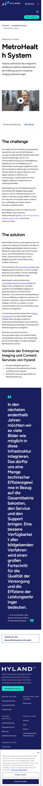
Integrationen (7, 709)
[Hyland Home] (11, 3)
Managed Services (8, 727)
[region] (20, 767)
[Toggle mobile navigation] (37, 12)
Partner (25, 729)
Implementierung (8, 723)
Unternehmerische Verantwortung (29, 734)
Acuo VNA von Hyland (27, 267)
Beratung (5, 731)
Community (6, 747)
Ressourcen (27, 703)
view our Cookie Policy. (19, 770)
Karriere (26, 720)
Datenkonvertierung (9, 736)
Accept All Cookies (20, 781)
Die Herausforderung (11, 124)
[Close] (38, 752)
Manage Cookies (20, 775)
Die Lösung (29, 124)
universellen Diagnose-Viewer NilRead (17, 283)
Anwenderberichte (8, 701)
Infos (25, 725)
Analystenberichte (8, 705)
